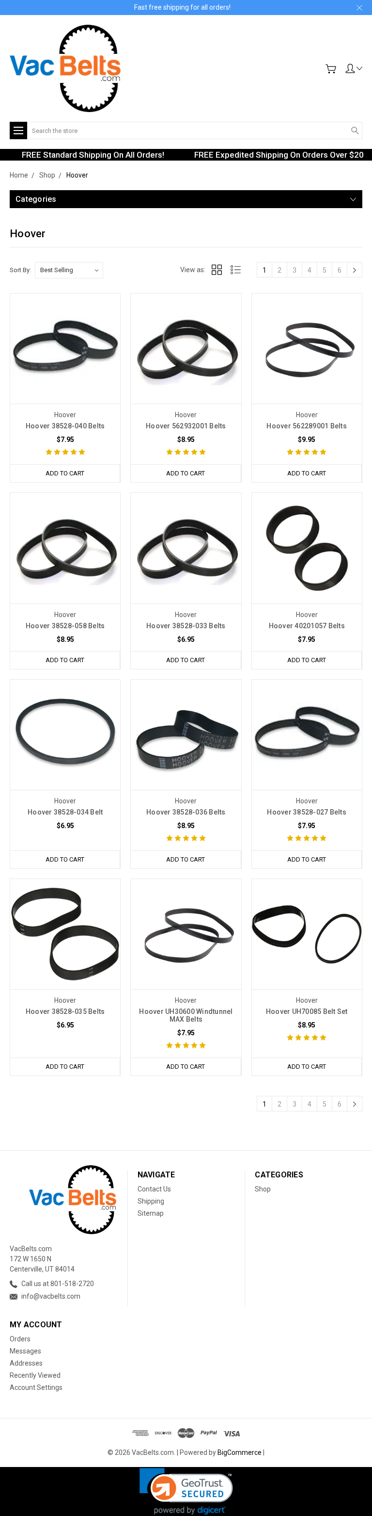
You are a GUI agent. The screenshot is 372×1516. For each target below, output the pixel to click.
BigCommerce (239, 1452)
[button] (186, 1491)
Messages (25, 1351)
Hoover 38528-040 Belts (65, 426)
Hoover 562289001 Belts (306, 426)
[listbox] (69, 270)
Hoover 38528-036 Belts (186, 812)
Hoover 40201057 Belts (307, 626)
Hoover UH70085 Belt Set (307, 1011)
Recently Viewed (35, 1375)
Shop (263, 1189)
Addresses (26, 1363)
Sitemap (151, 1213)
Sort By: (20, 270)
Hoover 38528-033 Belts (186, 626)
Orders (20, 1339)
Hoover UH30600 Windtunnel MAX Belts (185, 1015)
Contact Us (154, 1189)
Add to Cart (65, 473)
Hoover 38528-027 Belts (306, 812)
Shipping (151, 1201)
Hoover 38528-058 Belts (65, 626)
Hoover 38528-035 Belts (65, 1011)
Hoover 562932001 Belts (186, 426)
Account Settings (36, 1387)
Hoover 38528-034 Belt (65, 812)
